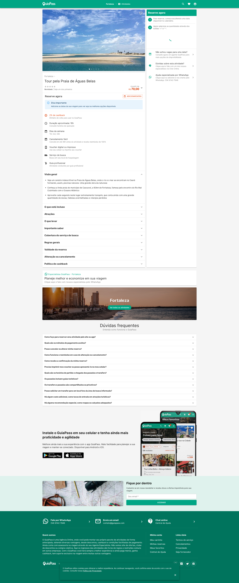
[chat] (193, 55)
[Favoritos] (189, 4)
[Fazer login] (195, 4)
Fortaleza (48, 76)
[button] (93, 174)
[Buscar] (183, 4)
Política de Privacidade (92, 571)
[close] (175, 575)
